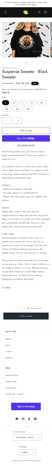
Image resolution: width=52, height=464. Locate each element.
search (9, 338)
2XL (42, 102)
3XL (6, 109)
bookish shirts (12, 375)
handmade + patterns (15, 394)
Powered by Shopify (33, 460)
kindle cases (11, 381)
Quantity (5, 115)
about (8, 345)
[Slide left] (20, 63)
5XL (28, 109)
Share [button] (7, 287)
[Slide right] (32, 63)
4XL (17, 109)
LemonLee (22, 460)
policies (9, 357)
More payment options (26, 145)
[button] (5, 12)
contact (9, 351)
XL (32, 102)
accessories (11, 387)
